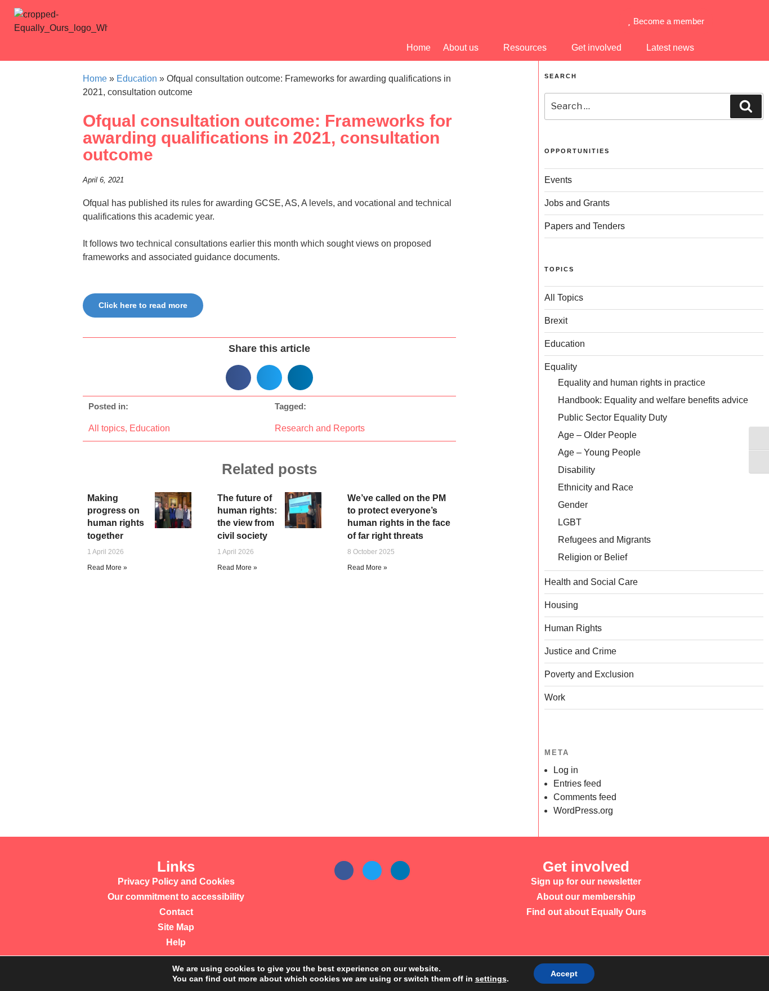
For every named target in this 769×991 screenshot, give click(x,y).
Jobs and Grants (577, 203)
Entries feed (577, 783)
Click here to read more (143, 305)
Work (554, 697)
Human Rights (573, 628)
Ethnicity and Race (595, 487)
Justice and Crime (580, 651)
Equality (560, 367)
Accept (564, 973)
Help (176, 942)
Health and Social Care (591, 582)
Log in (565, 770)
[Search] (746, 106)
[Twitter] (372, 870)
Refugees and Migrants (604, 539)
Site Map (176, 927)
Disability (576, 470)
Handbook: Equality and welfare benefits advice (653, 400)
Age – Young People (599, 452)
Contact (176, 912)
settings (491, 978)
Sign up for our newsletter (586, 881)
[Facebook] (344, 870)
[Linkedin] (400, 870)
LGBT (570, 522)
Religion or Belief (592, 557)
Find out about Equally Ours (586, 912)
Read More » (107, 568)
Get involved (596, 47)
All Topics (563, 297)
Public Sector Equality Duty (612, 417)
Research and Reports (320, 428)
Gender (573, 505)
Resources (525, 47)
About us (461, 47)
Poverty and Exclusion (589, 674)
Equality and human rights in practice (631, 382)
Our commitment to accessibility (176, 896)
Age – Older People (597, 435)
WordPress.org (583, 810)
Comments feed (584, 797)
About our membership (586, 896)
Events (558, 180)
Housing (561, 605)
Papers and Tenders (584, 226)
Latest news (670, 47)
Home (418, 47)
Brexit (555, 320)
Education (137, 78)
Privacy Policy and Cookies (176, 881)
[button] (238, 377)
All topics (106, 428)
